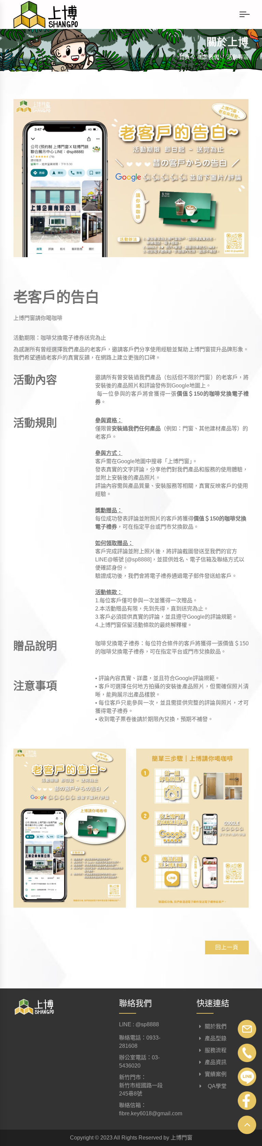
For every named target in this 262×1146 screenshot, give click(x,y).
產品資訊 (216, 1062)
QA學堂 (216, 1086)
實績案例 (216, 1074)
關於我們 (208, 57)
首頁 (184, 57)
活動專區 (238, 57)
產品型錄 (216, 1038)
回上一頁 (226, 947)
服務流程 (216, 1050)
